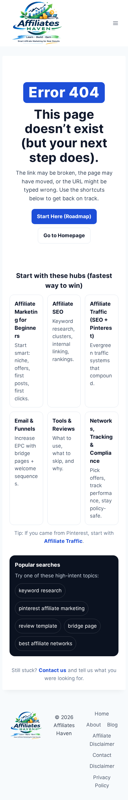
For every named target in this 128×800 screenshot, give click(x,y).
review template (38, 626)
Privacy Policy (101, 781)
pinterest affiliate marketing (52, 608)
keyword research (40, 590)
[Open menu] (115, 23)
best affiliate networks (45, 643)
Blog (112, 725)
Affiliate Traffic (63, 541)
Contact (102, 755)
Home (102, 714)
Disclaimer (102, 766)
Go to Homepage (64, 235)
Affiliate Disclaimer (102, 740)
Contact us (52, 670)
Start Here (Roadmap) (64, 216)
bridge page (82, 626)
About (93, 725)
